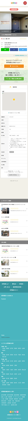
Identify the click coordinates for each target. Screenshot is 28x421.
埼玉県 (15, 354)
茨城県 (3, 354)
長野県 (23, 361)
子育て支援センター (5, 404)
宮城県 (15, 348)
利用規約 (21, 283)
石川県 (11, 361)
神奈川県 (4, 356)
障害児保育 (3, 400)
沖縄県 (8, 384)
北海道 (3, 348)
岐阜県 (3, 365)
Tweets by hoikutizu (5, 337)
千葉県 (19, 354)
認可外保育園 (10, 394)
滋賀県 (3, 369)
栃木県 (7, 354)
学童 (13, 400)
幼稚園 (23, 396)
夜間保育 (16, 398)
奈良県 (19, 369)
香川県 (7, 378)
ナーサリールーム (17, 396)
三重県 (15, 365)
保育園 (6, 398)
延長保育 (11, 398)
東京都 (23, 354)
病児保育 (14, 402)
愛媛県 (11, 378)
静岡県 (7, 365)
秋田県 (19, 348)
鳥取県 (3, 374)
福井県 (15, 361)
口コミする (15, 66)
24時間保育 (3, 402)
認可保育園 (3, 394)
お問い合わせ (7, 287)
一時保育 (9, 400)
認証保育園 (16, 394)
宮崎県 (23, 382)
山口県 (19, 374)
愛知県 (11, 365)
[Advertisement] (14, 190)
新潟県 (3, 361)
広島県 (15, 374)
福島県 (3, 350)
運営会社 (14, 283)
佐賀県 (7, 382)
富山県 (7, 361)
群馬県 (11, 354)
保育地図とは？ (5, 283)
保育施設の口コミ (14, 290)
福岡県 (3, 382)
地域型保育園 (23, 394)
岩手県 (11, 348)
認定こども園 (4, 396)
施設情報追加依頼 (17, 287)
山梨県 (19, 361)
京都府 (7, 369)
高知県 (15, 378)
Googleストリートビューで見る (14, 112)
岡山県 (11, 374)
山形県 (23, 348)
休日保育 (21, 398)
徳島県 (3, 378)
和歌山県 (24, 369)
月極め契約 (17, 400)
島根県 (7, 374)
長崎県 (11, 382)
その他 (2, 398)
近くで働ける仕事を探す (15, 78)
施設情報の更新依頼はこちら (21, 55)
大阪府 (11, 369)
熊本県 (15, 382)
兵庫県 (15, 369)
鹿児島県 (4, 384)
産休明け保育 (14, 404)
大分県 (19, 382)
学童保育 (10, 396)
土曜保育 (9, 402)
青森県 (7, 348)
